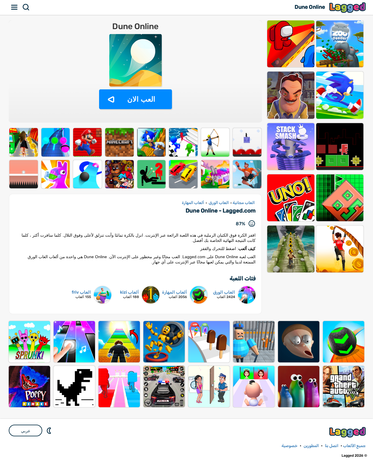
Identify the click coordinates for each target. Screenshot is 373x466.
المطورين (311, 445)
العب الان (141, 99)
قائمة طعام (14, 7)
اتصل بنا (331, 445)
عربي (25, 430)
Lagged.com (348, 432)
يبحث (26, 7)
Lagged (348, 7)
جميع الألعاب (354, 445)
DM (49, 430)
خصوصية (289, 445)
